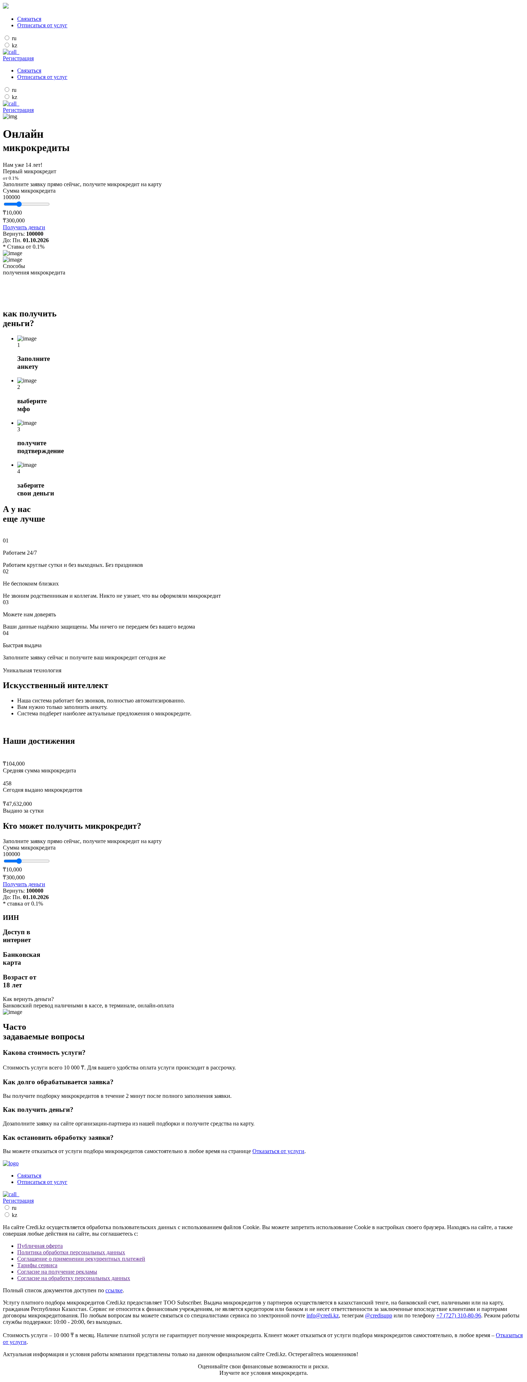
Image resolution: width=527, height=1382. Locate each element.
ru (14, 38)
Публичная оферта (40, 1246)
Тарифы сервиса (37, 1265)
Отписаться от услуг (42, 25)
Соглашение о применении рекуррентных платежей (81, 1259)
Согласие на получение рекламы (57, 1272)
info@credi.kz (323, 1315)
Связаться (29, 19)
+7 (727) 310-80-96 (458, 1315)
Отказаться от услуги (278, 1151)
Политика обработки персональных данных (71, 1252)
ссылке (114, 1290)
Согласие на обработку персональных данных (73, 1278)
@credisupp (378, 1315)
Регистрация (18, 58)
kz (14, 45)
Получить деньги (24, 227)
